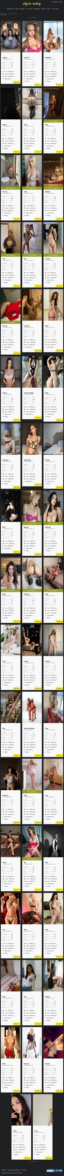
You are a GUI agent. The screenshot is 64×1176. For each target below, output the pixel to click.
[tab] (4, 14)
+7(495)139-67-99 (50, 59)
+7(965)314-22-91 (39, 1132)
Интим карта (55, 8)
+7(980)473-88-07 (28, 998)
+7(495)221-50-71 (7, 59)
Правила (4, 1170)
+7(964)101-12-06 (50, 864)
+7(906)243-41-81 (7, 931)
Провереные (37, 8)
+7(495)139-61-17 (28, 528)
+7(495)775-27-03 (28, 126)
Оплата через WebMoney (13, 1170)
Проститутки (10, 8)
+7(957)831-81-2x (50, 126)
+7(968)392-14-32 (7, 126)
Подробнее (17, 82)
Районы (44, 8)
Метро (48, 8)
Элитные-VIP (29, 8)
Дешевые (22, 8)
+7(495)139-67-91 (28, 327)
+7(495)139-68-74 (28, 864)
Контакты (24, 1170)
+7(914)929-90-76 (18, 1132)
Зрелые (17, 8)
